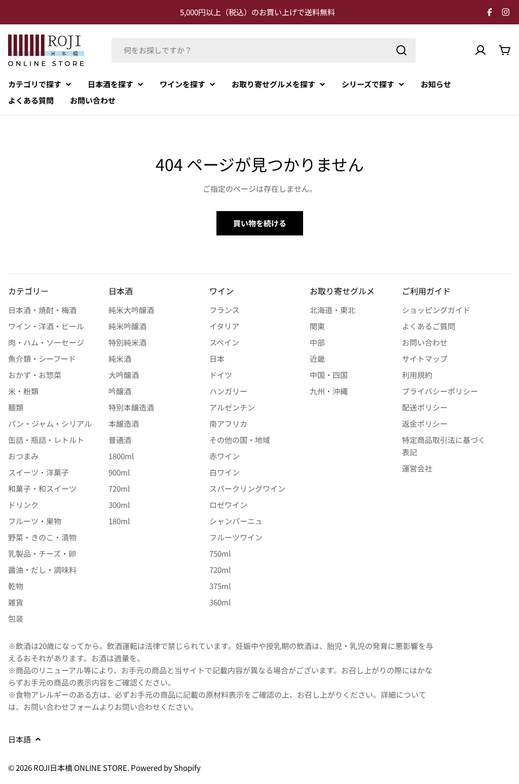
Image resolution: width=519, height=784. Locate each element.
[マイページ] (480, 50)
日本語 (19, 739)
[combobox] (264, 50)
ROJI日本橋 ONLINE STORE (80, 767)
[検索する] (401, 50)
